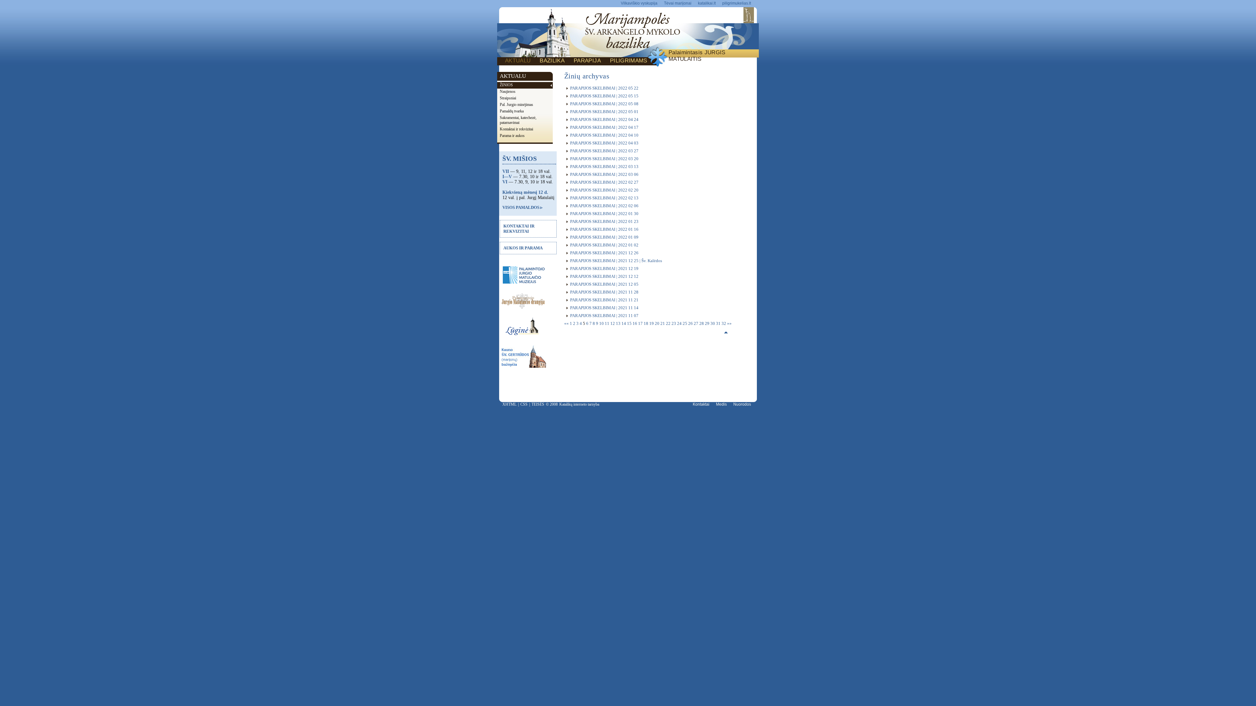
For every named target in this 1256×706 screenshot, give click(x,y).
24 (680, 323)
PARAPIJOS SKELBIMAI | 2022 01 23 (604, 221)
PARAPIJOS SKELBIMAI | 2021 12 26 (604, 252)
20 (657, 323)
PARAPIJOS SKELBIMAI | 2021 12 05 (604, 284)
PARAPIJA (587, 61)
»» (729, 323)
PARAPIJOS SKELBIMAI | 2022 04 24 (604, 119)
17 (641, 323)
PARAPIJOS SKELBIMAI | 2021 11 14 (604, 307)
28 (702, 323)
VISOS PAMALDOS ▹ (522, 207)
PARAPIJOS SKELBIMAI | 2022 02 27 (604, 182)
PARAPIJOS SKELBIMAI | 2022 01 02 (604, 245)
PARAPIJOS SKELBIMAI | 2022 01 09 (604, 237)
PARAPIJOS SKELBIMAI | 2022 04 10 (604, 135)
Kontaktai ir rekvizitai (516, 129)
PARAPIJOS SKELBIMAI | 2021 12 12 (604, 276)
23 (674, 323)
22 (669, 323)
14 (624, 323)
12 (613, 323)
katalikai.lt (707, 3)
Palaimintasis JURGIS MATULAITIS (697, 55)
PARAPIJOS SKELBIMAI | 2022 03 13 (604, 166)
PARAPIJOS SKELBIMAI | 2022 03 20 (604, 158)
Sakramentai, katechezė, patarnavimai (518, 120)
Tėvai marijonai (677, 3)
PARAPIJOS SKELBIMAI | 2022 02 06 (604, 205)
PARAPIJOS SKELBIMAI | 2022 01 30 (604, 213)
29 (707, 323)
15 (630, 323)
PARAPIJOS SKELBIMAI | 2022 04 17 (604, 127)
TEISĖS (538, 404)
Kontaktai (701, 404)
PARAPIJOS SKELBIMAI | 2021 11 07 (604, 315)
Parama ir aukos (512, 135)
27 (696, 323)
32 (724, 323)
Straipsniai (508, 98)
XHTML (509, 404)
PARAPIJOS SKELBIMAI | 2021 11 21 (604, 299)
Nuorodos (742, 404)
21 (663, 323)
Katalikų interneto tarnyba (579, 404)
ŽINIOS (506, 85)
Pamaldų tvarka (512, 111)
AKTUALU (518, 61)
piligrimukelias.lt (736, 3)
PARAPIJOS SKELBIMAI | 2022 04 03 (604, 143)
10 (602, 323)
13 (618, 323)
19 (652, 323)
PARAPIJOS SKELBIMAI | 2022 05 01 (604, 111)
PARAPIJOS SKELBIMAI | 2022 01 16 (604, 229)
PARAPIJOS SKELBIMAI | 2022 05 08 (604, 103)
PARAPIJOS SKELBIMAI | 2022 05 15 (604, 95)
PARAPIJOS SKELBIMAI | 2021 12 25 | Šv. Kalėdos (616, 260)
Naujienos (507, 91)
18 (646, 323)
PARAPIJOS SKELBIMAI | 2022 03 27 (604, 150)
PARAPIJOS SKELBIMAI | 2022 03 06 (604, 174)
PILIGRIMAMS (628, 61)
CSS (524, 404)
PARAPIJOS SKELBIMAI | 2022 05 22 (604, 88)
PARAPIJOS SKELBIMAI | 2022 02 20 (604, 190)
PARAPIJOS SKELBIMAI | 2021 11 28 (604, 292)
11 (607, 323)
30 (713, 323)
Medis (721, 404)
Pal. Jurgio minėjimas (516, 104)
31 (719, 323)
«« (567, 323)
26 (691, 323)
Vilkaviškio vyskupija (639, 3)
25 (685, 323)
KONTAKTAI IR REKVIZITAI (518, 229)
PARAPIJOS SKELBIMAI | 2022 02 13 (604, 197)
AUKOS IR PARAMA (523, 247)
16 (635, 323)
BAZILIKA (552, 61)
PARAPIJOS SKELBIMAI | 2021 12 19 (604, 268)
